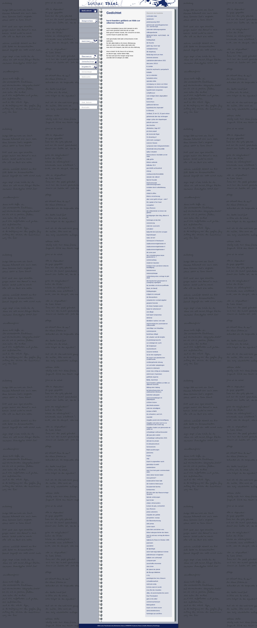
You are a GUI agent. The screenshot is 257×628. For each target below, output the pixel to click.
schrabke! (150, 229)
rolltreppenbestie (152, 32)
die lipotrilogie (151, 549)
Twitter (139, 625)
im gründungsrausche (154, 340)
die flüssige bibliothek (153, 572)
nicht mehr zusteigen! (153, 140)
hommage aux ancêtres (154, 613)
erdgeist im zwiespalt (153, 294)
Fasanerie (90, 97)
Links (112, 625)
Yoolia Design (156, 625)
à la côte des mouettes (154, 590)
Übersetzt (90, 56)
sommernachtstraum (153, 602)
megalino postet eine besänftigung (158, 420)
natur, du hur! (151, 238)
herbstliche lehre (152, 78)
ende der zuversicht (153, 226)
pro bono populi (151, 131)
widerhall (149, 99)
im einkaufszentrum (153, 444)
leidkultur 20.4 (151, 165)
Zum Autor (90, 102)
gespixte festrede (152, 303)
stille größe (150, 159)
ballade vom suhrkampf (154, 557)
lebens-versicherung (153, 196)
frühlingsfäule (151, 40)
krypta (149, 455)
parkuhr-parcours (152, 122)
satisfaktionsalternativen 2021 (156, 60)
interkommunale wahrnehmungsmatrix (154, 183)
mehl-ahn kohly (151, 584)
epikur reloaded (152, 152)
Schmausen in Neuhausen (155, 240)
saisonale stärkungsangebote (156, 29)
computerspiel (151, 560)
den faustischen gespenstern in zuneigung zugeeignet (157, 281)
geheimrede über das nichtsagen (157, 116)
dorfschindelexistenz (153, 610)
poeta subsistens (152, 512)
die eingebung (151, 51)
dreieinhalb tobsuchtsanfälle (156, 149)
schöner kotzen (152, 402)
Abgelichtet (90, 46)
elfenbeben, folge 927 (153, 128)
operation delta (151, 81)
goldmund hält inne (153, 104)
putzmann (150, 543)
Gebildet (90, 41)
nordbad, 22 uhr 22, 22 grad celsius (158, 113)
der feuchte (150, 43)
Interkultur (90, 61)
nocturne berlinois (152, 352)
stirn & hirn (150, 566)
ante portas (150, 523)
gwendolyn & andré (153, 464)
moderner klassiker (153, 263)
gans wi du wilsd (152, 599)
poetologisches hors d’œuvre (156, 578)
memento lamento (152, 57)
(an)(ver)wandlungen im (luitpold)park (154, 398)
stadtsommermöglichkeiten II (156, 246)
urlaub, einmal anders (153, 503)
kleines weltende (152, 162)
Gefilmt (90, 31)
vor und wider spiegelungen (155, 365)
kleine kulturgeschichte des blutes (158, 532)
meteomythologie (152, 273)
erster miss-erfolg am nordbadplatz (158, 371)
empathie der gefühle (153, 515)
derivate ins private (153, 441)
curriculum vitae (152, 16)
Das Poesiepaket (152, 596)
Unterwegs (90, 71)
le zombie (150, 66)
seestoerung (151, 223)
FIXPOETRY (129, 625)
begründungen (151, 235)
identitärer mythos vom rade (156, 320)
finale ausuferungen (153, 450)
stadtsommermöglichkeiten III (156, 243)
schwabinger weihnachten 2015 (157, 438)
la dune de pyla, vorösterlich (156, 506)
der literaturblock (152, 297)
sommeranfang (151, 260)
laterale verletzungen (153, 497)
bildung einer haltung (153, 387)
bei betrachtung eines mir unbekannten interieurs (155, 391)
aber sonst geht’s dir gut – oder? (157, 199)
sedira (149, 190)
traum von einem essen (154, 607)
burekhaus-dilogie (152, 334)
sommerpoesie (151, 331)
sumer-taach (151, 526)
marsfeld (149, 417)
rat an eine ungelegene (154, 354)
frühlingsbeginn (151, 291)
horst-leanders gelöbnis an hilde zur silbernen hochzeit (158, 383)
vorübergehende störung (155, 362)
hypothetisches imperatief (155, 107)
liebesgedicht (151, 605)
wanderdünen (151, 467)
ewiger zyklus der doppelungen (157, 119)
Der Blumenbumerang (154, 520)
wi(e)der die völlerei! (153, 177)
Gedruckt (90, 77)
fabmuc (123, 625)
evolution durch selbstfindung (156, 187)
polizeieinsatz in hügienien (155, 554)
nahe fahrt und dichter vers (155, 529)
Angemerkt (90, 66)
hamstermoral (151, 270)
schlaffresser (151, 93)
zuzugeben (150, 205)
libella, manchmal (152, 380)
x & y (148, 575)
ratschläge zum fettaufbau (155, 328)
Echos (90, 87)
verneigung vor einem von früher (157, 84)
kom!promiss (151, 489)
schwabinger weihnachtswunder (157, 432)
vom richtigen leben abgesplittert (157, 96)
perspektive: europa (153, 518)
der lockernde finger (153, 134)
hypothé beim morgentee (155, 90)
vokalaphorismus (152, 49)
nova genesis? (151, 478)
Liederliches (90, 26)
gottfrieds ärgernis (152, 377)
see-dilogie (150, 312)
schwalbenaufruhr (152, 581)
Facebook (134, 625)
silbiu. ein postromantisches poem (158, 593)
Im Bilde (90, 36)
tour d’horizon (151, 208)
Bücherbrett (117, 625)
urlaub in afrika (151, 193)
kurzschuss (150, 102)
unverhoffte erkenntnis (154, 563)
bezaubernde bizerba (153, 486)
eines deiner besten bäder (155, 475)
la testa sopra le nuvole (154, 587)
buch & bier (150, 500)
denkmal (149, 318)
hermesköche (151, 447)
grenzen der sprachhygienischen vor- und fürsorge (157, 25)
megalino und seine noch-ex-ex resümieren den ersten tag (157, 423)
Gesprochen (90, 21)
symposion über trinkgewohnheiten (158, 146)
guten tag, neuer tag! (153, 46)
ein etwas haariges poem (155, 306)
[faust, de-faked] (152, 288)
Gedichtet (90, 10)
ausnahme (150, 546)
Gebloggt (90, 82)
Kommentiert (90, 51)
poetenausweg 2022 (153, 22)
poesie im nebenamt (153, 368)
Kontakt (90, 107)
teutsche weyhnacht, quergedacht (158, 69)
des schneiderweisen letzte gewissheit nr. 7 (155, 256)
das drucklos (151, 125)
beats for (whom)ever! (154, 309)
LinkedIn (144, 625)
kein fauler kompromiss (154, 315)
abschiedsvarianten (153, 405)
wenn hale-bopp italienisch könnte (157, 552)
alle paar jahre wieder (153, 435)
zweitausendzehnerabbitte (155, 174)
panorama (150, 452)
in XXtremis (150, 110)
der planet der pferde (153, 569)
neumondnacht (151, 349)
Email (108, 625)
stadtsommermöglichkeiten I (156, 249)
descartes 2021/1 (152, 63)
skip (148, 458)
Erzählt (90, 16)
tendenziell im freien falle (154, 481)
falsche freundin (152, 180)
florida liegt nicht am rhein (155, 54)
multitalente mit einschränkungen (157, 87)
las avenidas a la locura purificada (158, 285)
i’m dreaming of (151, 137)
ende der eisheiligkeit (153, 408)
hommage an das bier (154, 220)
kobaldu (149, 72)
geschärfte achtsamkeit (154, 168)
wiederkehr (150, 19)
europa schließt (152, 411)
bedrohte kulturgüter (153, 395)
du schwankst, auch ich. (154, 414)
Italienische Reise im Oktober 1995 (158, 540)
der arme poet (151, 252)
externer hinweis (152, 143)
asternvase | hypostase (154, 374)
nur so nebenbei (152, 75)
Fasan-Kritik (90, 92)
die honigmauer (151, 346)
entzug (149, 171)
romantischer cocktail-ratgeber (157, 300)
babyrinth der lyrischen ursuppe (157, 232)
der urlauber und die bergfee (156, 337)
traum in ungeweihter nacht (155, 461)
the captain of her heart (154, 202)
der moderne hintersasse (155, 484)
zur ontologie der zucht (154, 343)
